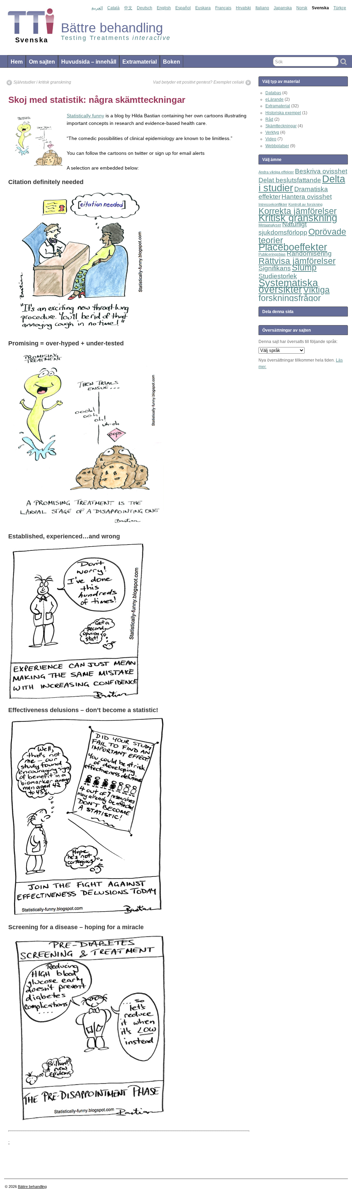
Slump (304, 267)
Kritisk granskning (297, 217)
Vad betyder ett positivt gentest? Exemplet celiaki (198, 82)
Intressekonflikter (272, 204)
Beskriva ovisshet (321, 171)
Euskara (203, 8)
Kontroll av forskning (305, 204)
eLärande (274, 99)
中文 (128, 8)
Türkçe (339, 8)
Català (113, 8)
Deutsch (144, 8)
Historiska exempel (283, 112)
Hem (17, 62)
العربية (97, 8)
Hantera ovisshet (307, 196)
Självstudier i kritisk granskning (42, 82)
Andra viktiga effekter (276, 172)
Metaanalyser (269, 225)
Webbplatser (277, 145)
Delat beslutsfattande (289, 180)
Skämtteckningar (281, 126)
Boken (171, 62)
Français (223, 8)
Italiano (262, 8)
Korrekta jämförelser (297, 211)
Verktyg (272, 132)
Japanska (283, 8)
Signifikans (274, 268)
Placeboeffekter (292, 247)
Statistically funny (85, 115)
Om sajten (42, 62)
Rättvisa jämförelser (297, 261)
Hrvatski (243, 8)
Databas (273, 92)
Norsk (301, 8)
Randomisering (309, 253)
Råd (269, 119)
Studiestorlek (277, 276)
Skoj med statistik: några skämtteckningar (96, 100)
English (164, 8)
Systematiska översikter (288, 286)
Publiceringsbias (272, 254)
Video (270, 139)
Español (183, 8)
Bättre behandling (32, 1186)
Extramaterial (139, 62)
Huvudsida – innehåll (88, 62)
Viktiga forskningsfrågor (294, 294)
